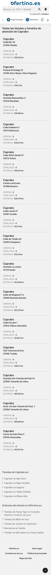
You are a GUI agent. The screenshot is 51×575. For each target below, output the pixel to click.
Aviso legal (37, 548)
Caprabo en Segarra (14, 487)
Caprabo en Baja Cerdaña (17, 483)
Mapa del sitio (25, 558)
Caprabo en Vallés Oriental (17, 491)
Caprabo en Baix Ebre (15, 478)
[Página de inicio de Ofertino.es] (25, 3)
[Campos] (46, 9)
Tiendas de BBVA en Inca (16, 519)
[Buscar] (39, 9)
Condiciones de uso (14, 553)
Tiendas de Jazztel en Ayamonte (20, 523)
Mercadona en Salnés (14, 528)
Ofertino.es (14, 548)
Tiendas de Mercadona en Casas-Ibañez (24, 532)
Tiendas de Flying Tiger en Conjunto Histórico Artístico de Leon (22, 513)
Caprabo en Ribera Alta (15, 496)
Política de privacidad (37, 553)
